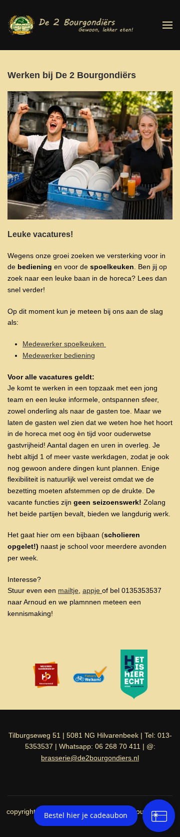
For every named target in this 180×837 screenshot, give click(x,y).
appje (92, 590)
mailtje (68, 590)
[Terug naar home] (70, 25)
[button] (167, 25)
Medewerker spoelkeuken (64, 344)
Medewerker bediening (58, 355)
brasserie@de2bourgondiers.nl (90, 758)
